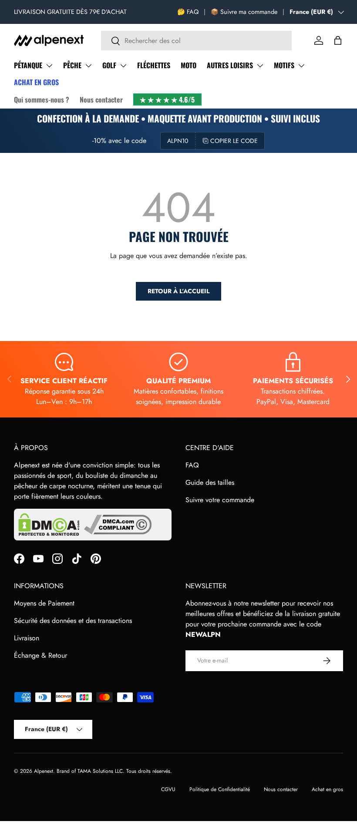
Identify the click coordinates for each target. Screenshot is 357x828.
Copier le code (234, 140)
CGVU (168, 789)
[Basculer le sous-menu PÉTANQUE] (49, 65)
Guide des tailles (209, 482)
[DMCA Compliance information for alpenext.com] (118, 524)
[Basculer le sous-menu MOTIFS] (301, 65)
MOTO (188, 65)
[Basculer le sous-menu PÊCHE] (88, 65)
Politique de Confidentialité (219, 789)
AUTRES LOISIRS (230, 65)
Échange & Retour (40, 655)
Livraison (26, 638)
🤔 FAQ (188, 11)
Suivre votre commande (219, 500)
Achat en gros (327, 789)
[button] (337, 40)
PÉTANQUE (28, 65)
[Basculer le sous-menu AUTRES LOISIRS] (260, 65)
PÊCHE (72, 65)
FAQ (192, 465)
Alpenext (43, 771)
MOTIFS (284, 65)
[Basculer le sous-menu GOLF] (123, 65)
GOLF (109, 65)
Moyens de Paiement (44, 603)
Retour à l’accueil (178, 291)
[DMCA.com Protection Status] (49, 524)
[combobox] (196, 40)
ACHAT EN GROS (36, 82)
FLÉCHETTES (153, 65)
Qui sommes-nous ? (41, 99)
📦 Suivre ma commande (244, 11)
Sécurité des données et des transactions (73, 621)
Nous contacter (101, 99)
